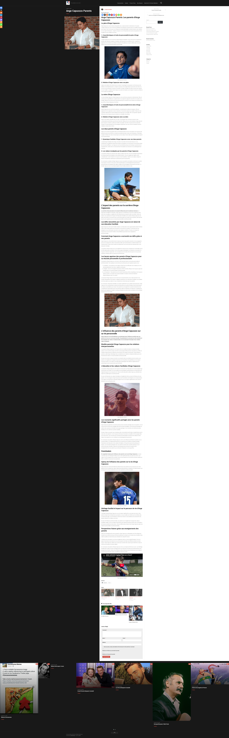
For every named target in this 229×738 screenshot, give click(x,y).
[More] (121, 15)
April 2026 (148, 51)
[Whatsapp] (119, 15)
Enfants (147, 61)
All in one (148, 60)
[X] (105, 15)
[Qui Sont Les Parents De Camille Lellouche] (135, 592)
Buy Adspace (140, 3)
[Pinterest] (112, 15)
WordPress (73, 735)
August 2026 (148, 46)
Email (124, 638)
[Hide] (0, 29)
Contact (126, 3)
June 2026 (148, 48)
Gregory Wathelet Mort (133, 622)
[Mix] (116, 15)
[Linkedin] (109, 15)
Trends (67, 13)
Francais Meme (108, 9)
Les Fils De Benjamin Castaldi (151, 32)
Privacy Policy (133, 3)
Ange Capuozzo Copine (105, 596)
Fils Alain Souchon (104, 616)
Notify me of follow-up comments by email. (110, 650)
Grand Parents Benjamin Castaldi (152, 31)
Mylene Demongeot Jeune (151, 30)
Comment (104, 630)
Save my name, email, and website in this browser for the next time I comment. (119, 646)
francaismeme (120, 3)
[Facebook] (102, 15)
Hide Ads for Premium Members (151, 3)
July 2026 (148, 47)
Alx (79, 735)
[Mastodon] (114, 15)
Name (103, 638)
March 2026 (148, 53)
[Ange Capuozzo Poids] (121, 592)
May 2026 (148, 50)
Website (104, 642)
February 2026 (149, 54)
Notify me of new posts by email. (108, 654)
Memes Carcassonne (150, 28)
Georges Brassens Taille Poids (152, 34)
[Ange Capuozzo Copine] (107, 592)
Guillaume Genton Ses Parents (121, 614)
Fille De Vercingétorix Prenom (199, 687)
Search (147, 20)
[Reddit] (107, 15)
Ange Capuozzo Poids (119, 596)
